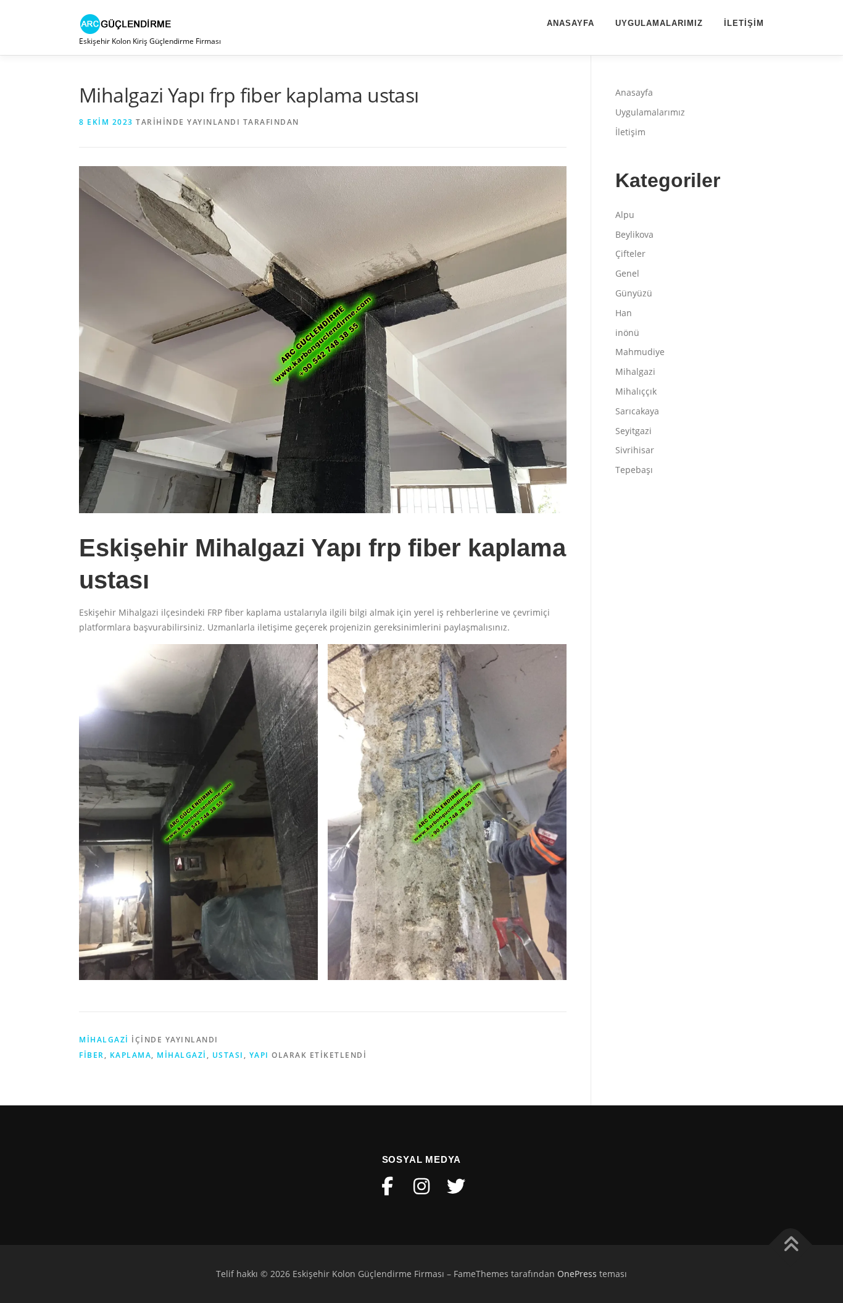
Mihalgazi (104, 1039)
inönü (627, 332)
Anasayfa (570, 23)
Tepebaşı (634, 470)
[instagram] (421, 1186)
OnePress (577, 1274)
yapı (259, 1055)
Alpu (624, 214)
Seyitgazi (633, 431)
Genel (627, 273)
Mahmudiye (640, 352)
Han (623, 313)
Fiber (91, 1055)
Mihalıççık (636, 391)
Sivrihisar (634, 450)
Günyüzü (633, 293)
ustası (228, 1055)
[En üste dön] (791, 1245)
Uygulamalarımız (659, 23)
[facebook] (387, 1186)
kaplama (131, 1055)
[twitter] (456, 1186)
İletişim (744, 23)
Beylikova (634, 234)
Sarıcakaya (637, 411)
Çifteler (630, 253)
